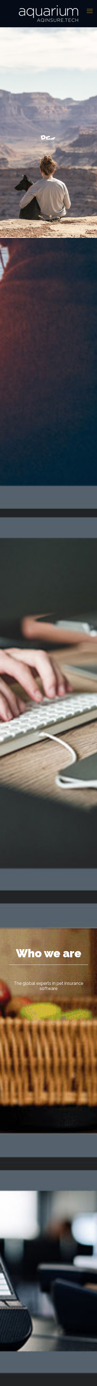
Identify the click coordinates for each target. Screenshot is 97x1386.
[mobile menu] (89, 10)
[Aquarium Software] (48, 13)
